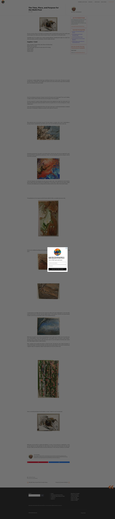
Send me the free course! (57, 269)
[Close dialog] (66, 248)
